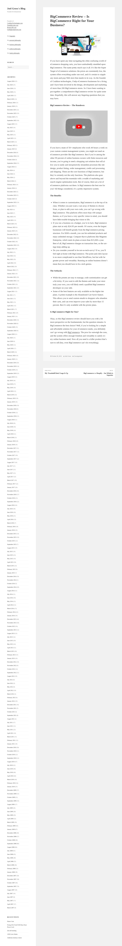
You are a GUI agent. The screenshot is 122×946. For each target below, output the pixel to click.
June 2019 (10, 384)
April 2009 (10, 818)
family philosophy (14, 53)
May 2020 (10, 345)
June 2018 (10, 427)
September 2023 (11, 202)
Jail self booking (11, 930)
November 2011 (11, 708)
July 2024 (10, 170)
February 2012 (11, 697)
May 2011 (10, 729)
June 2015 (10, 555)
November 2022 (11, 238)
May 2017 (10, 473)
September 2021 (11, 288)
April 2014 (10, 605)
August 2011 (10, 719)
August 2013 (10, 633)
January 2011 (11, 744)
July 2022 (10, 252)
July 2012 (10, 680)
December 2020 (11, 320)
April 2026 (10, 95)
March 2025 (10, 142)
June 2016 (10, 512)
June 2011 (10, 726)
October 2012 (11, 669)
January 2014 (11, 615)
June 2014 (10, 598)
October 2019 (11, 370)
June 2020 (10, 341)
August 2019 (10, 377)
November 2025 (11, 113)
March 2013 (10, 651)
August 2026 (10, 81)
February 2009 (11, 826)
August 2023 (10, 206)
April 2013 (10, 647)
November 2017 (11, 452)
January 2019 (11, 402)
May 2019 (10, 387)
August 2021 (10, 291)
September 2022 (11, 245)
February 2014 (11, 612)
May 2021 (10, 302)
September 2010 (11, 758)
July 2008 (10, 851)
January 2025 (11, 149)
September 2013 (11, 630)
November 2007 (11, 879)
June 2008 (10, 854)
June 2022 (10, 256)
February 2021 (11, 313)
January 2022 (11, 273)
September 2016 (11, 501)
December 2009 (11, 790)
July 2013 (10, 637)
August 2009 (10, 804)
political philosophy (15, 49)
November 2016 (11, 494)
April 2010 (10, 776)
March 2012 (10, 694)
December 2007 (11, 875)
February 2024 (11, 184)
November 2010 (11, 751)
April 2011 (10, 733)
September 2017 (11, 459)
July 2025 (10, 127)
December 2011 (11, 704)
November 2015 (11, 537)
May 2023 (10, 216)
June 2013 (10, 640)
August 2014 (10, 590)
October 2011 (11, 712)
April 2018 (10, 434)
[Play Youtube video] (79, 127)
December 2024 (11, 152)
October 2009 (11, 797)
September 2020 (11, 330)
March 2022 (10, 266)
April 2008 (10, 861)
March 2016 (10, 523)
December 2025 (11, 110)
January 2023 (11, 231)
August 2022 (10, 248)
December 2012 (11, 662)
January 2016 (11, 530)
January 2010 (11, 786)
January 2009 (11, 829)
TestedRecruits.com (12, 25)
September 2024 (11, 163)
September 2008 (11, 843)
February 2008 (11, 868)
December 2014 (11, 576)
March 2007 (10, 908)
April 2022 (10, 263)
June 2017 (10, 469)
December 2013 (11, 619)
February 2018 (11, 441)
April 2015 (10, 562)
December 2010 (11, 747)
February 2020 (11, 355)
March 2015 (10, 566)
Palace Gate (10, 921)
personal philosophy (15, 40)
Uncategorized (78, 356)
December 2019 (11, 362)
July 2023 (10, 209)
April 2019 (10, 391)
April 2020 (10, 348)
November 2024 (11, 156)
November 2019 (11, 366)
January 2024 (11, 188)
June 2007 (10, 897)
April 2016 (10, 519)
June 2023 (10, 213)
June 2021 (10, 298)
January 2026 (11, 106)
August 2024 (10, 167)
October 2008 (11, 840)
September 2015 (11, 544)
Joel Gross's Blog (16, 8)
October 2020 (11, 327)
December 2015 (11, 533)
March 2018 (10, 437)
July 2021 (10, 295)
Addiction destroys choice (14, 938)
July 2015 (10, 551)
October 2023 (11, 199)
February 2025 (11, 145)
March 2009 (10, 822)
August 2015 (10, 548)
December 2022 (11, 234)
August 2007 (10, 890)
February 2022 (11, 270)
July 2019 (10, 380)
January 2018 (11, 444)
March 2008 (10, 865)
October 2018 (11, 412)
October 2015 (11, 541)
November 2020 (11, 323)
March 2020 (10, 352)
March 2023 (10, 224)
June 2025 (10, 131)
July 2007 (10, 893)
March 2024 (10, 181)
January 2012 (11, 701)
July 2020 (10, 338)
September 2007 (11, 886)
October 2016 (11, 498)
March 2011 (10, 737)
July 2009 (10, 808)
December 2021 (11, 277)
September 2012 (11, 672)
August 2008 (10, 847)
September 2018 (11, 416)
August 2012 (10, 676)
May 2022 (10, 259)
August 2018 (10, 419)
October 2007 (11, 883)
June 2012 (10, 683)
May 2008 (10, 858)
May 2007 (10, 900)
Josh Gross (68, 356)
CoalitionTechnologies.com (15, 23)
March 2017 (10, 480)
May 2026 (10, 92)
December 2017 (11, 448)
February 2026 (11, 102)
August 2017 (10, 462)
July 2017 (10, 466)
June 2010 (10, 769)
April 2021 (10, 305)
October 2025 (11, 117)
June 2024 (10, 174)
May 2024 (10, 177)
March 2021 (10, 309)
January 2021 (11, 316)
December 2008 (11, 833)
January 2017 (11, 487)
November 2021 (11, 281)
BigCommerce (74, 332)
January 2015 (11, 573)
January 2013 (11, 658)
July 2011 (10, 722)
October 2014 (11, 583)
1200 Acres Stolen (12, 934)
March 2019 (10, 395)
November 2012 (11, 665)
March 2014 (10, 608)
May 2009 (10, 815)
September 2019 (11, 373)
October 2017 (11, 455)
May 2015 (10, 558)
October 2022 (11, 241)
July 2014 (10, 594)
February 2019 (11, 398)
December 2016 (11, 491)
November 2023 (11, 195)
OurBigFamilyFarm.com (14, 29)
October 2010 (11, 754)
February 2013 (11, 655)
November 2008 (11, 836)
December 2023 (11, 191)
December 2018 (11, 405)
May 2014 (10, 601)
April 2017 (10, 476)
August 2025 (10, 124)
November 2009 (11, 794)
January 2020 (11, 359)
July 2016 (10, 509)
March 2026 (10, 99)
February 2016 (11, 526)
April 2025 (10, 138)
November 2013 (11, 623)
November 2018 (11, 409)
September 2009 (11, 801)
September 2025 (11, 120)
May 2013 (10, 644)
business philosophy (15, 44)
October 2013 (11, 626)
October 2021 (11, 284)
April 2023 (10, 220)
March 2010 (10, 779)
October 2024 (11, 159)
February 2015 (11, 569)
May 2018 (10, 430)
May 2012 (10, 687)
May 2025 (10, 134)
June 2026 (10, 88)
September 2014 (11, 587)
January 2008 (11, 872)
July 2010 (10, 765)
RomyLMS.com (11, 27)
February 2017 (11, 484)
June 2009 (10, 811)
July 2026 (10, 85)
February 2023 (11, 227)
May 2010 (10, 772)
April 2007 (10, 904)
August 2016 (10, 505)
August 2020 (10, 334)
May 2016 (10, 516)
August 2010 (10, 761)
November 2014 (11, 580)
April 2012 (10, 690)
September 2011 (11, 715)
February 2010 (11, 783)
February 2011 (11, 740)
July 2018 (10, 423)
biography (12, 36)
